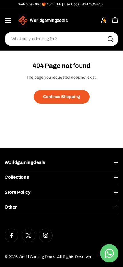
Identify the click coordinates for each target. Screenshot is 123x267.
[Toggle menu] (8, 20)
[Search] (110, 39)
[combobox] (61, 39)
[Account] (103, 20)
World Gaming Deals (37, 257)
